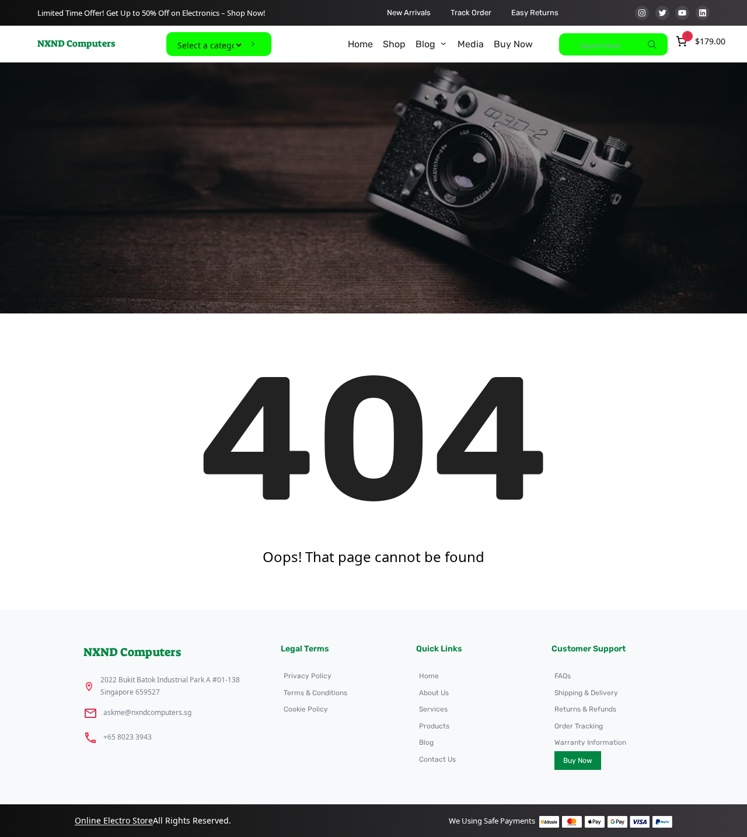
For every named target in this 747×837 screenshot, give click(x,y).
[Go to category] (253, 44)
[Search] (652, 44)
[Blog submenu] (443, 43)
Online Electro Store (114, 820)
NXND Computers (76, 43)
